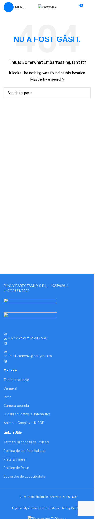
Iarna (7, 397)
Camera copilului (16, 405)
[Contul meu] (89, 7)
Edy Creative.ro (75, 508)
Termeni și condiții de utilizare (27, 442)
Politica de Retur (16, 468)
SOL (74, 496)
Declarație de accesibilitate (24, 476)
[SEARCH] (85, 92)
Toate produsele (16, 380)
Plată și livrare (14, 459)
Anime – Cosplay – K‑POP (24, 423)
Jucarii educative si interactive (27, 414)
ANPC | (67, 496)
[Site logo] (47, 7)
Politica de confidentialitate (25, 451)
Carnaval (10, 388)
